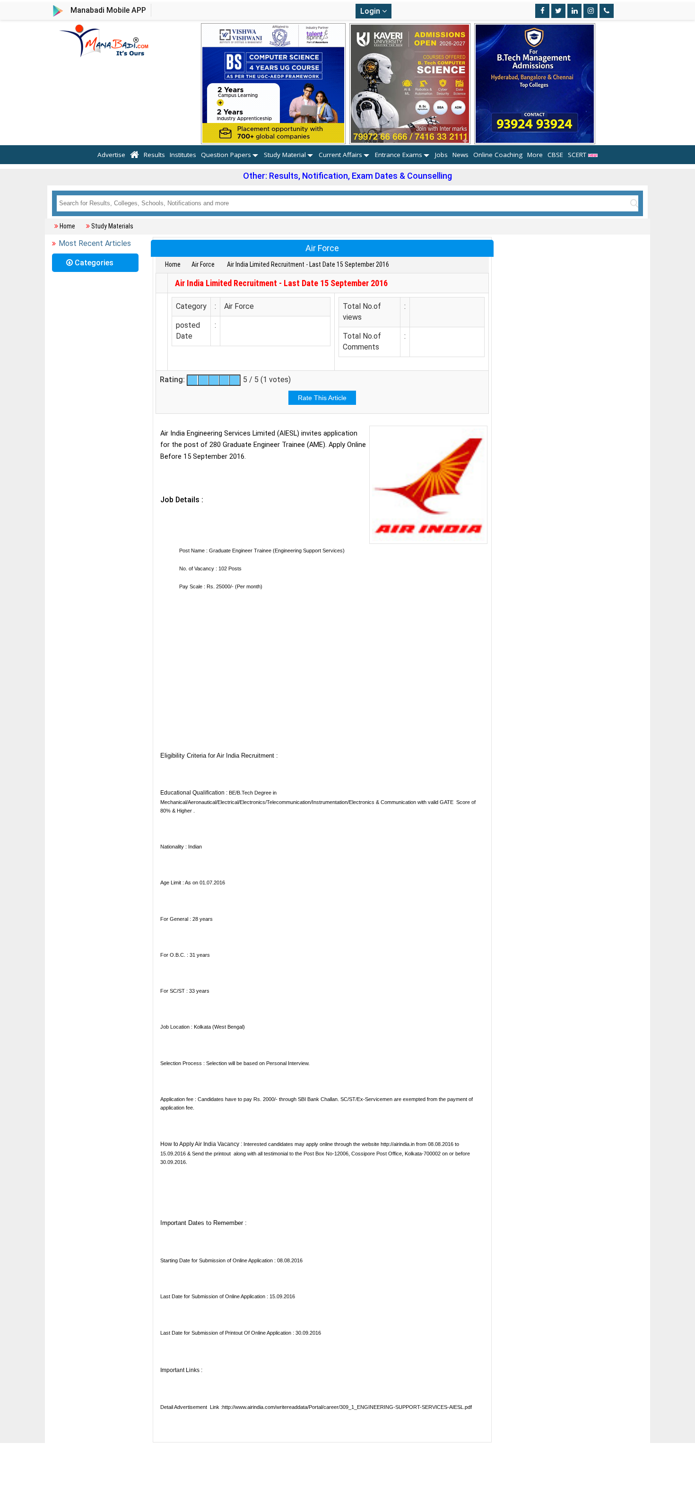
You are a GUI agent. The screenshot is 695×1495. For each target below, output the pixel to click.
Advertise (111, 154)
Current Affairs (340, 154)
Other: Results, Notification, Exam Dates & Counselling (347, 176)
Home (67, 226)
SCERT (578, 154)
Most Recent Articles (95, 243)
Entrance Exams (398, 154)
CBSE (555, 154)
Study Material (285, 154)
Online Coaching (497, 154)
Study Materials (112, 226)
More (535, 154)
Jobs (441, 154)
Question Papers (226, 154)
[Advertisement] (322, 677)
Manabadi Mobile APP (108, 10)
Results (154, 154)
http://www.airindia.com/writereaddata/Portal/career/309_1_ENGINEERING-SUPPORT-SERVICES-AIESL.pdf (347, 1407)
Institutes (183, 154)
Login (371, 11)
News (460, 154)
